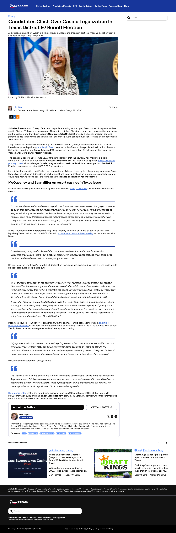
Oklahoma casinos (75, 433)
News (12, 16)
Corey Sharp (141, 474)
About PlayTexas (71, 529)
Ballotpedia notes (17, 393)
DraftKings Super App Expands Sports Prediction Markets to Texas (151, 457)
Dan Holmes (55, 474)
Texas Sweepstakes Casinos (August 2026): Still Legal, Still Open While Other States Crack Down (66, 458)
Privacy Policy (86, 529)
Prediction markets (153, 450)
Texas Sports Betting (47, 433)
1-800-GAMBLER (38, 518)
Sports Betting (61, 433)
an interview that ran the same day (75, 233)
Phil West (18, 106)
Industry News (57, 450)
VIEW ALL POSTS (100, 407)
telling (78, 188)
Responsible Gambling (104, 529)
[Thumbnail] (27, 463)
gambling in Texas (45, 147)
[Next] (166, 443)
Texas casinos (33, 433)
